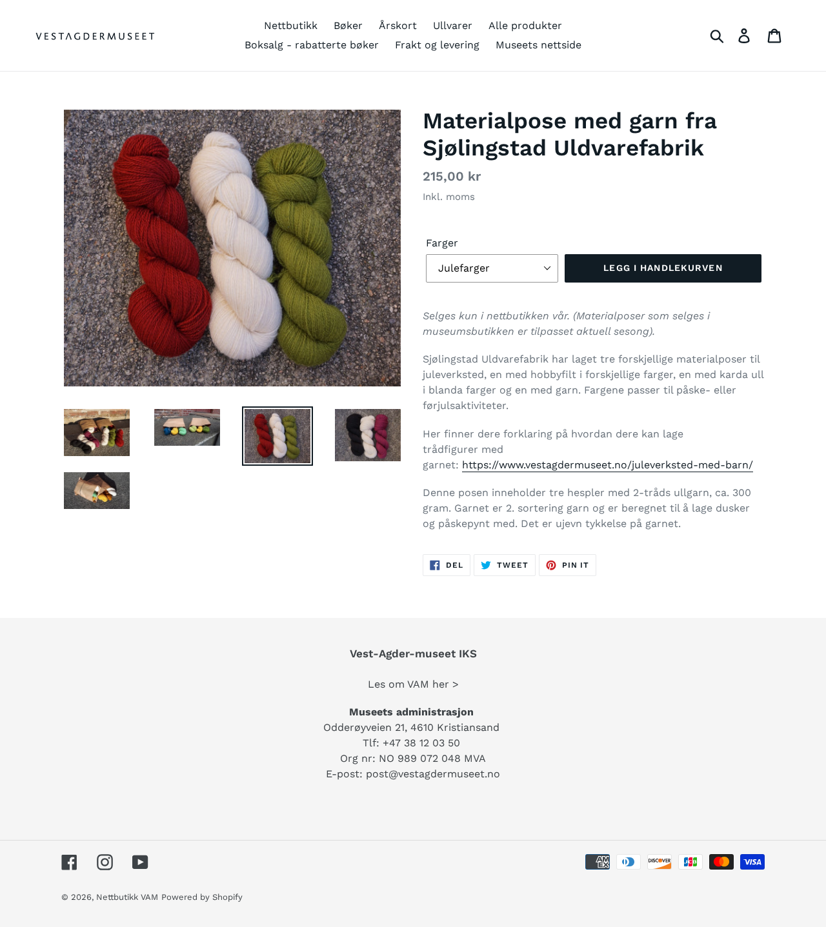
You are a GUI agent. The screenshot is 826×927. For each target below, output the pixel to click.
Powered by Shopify (202, 897)
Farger (442, 243)
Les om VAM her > (413, 684)
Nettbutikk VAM (127, 897)
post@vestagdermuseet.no (433, 774)
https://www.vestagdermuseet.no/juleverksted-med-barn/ (607, 465)
